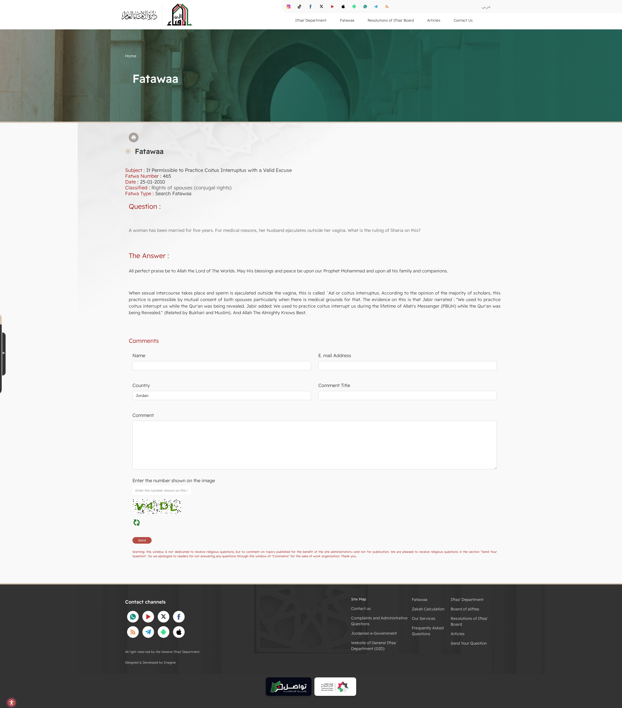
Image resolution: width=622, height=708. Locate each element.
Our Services (423, 618)
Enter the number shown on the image (173, 480)
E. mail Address (334, 355)
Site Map (358, 599)
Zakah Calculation (428, 609)
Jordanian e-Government (374, 633)
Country (141, 385)
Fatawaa (419, 599)
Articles (458, 633)
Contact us (361, 608)
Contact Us (463, 20)
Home (130, 55)
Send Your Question (469, 643)
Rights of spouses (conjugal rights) (191, 188)
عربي (486, 6)
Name (138, 355)
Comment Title (334, 385)
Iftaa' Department (467, 599)
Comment (143, 415)
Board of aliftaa (465, 609)
